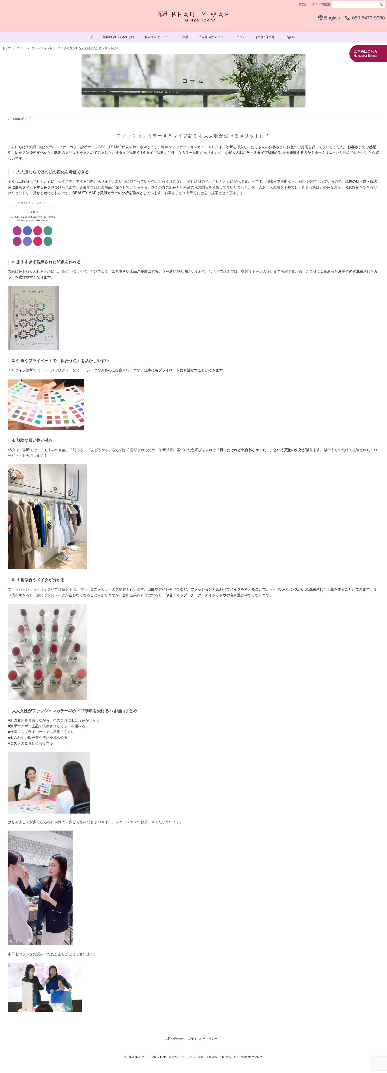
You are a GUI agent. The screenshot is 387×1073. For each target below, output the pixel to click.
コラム (241, 37)
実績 (185, 37)
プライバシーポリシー (202, 1038)
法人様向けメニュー (212, 37)
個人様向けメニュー (158, 37)
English (331, 18)
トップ (88, 37)
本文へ (303, 4)
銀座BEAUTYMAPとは (118, 37)
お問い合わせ (265, 37)
